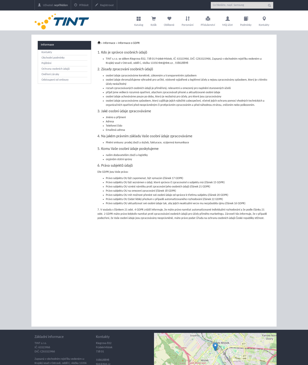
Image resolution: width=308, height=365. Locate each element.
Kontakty (264, 25)
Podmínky (245, 25)
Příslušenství (208, 25)
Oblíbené (169, 25)
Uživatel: (55, 5)
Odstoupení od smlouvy (55, 79)
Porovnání (187, 25)
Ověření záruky (50, 74)
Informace (47, 44)
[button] (215, 347)
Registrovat (107, 5)
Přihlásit (84, 5)
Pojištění (46, 63)
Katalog (138, 25)
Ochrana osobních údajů (55, 69)
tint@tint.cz (165, 63)
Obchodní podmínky (53, 57)
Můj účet (227, 25)
